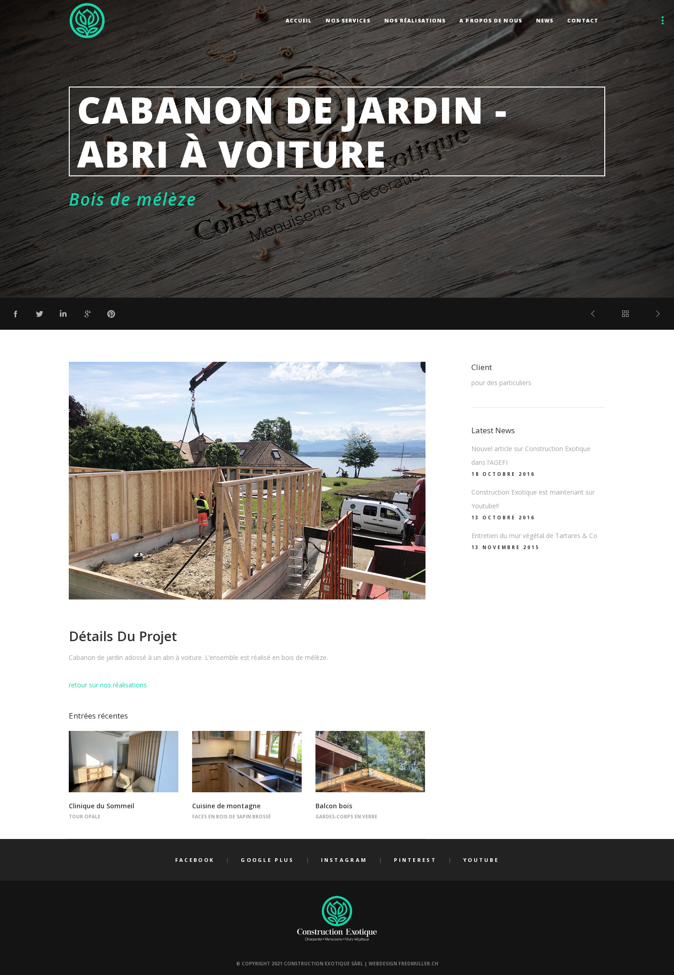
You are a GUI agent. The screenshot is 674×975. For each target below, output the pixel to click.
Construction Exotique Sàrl (323, 963)
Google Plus (267, 859)
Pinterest (415, 859)
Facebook (194, 859)
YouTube (481, 859)
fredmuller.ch (418, 963)
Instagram (344, 859)
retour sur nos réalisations (108, 685)
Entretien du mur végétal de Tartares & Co (534, 535)
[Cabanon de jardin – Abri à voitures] (16, 314)
